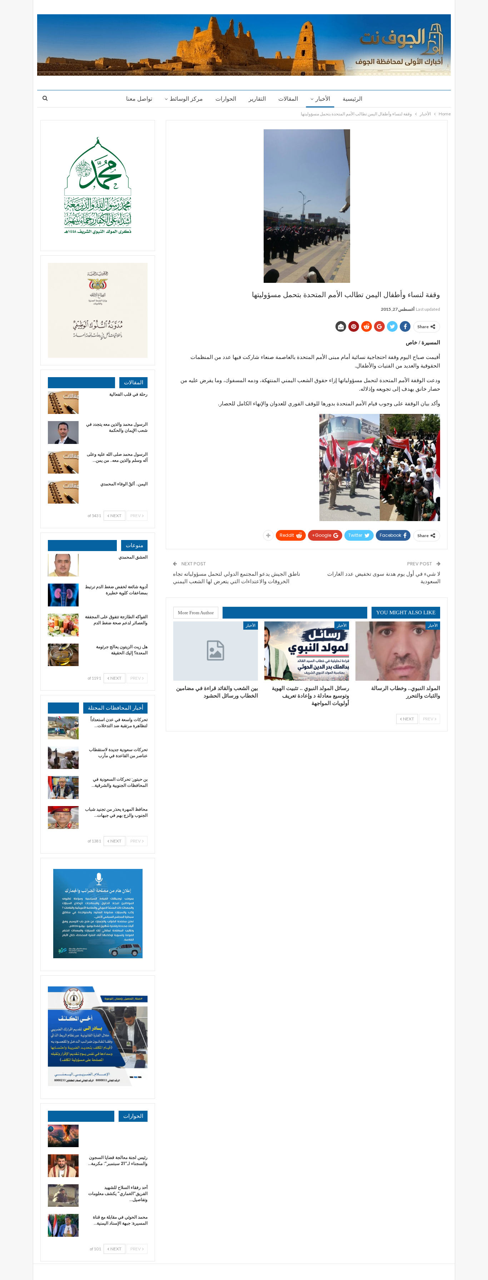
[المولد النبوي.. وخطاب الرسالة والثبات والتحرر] (397, 651)
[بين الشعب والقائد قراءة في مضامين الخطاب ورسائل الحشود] (215, 651)
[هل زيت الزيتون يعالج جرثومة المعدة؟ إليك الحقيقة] (63, 655)
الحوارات (225, 99)
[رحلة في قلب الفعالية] (63, 402)
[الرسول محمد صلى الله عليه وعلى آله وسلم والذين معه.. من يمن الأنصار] (63, 462)
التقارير (257, 99)
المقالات (288, 99)
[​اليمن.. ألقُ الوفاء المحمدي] (63, 492)
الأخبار (322, 99)
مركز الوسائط (186, 99)
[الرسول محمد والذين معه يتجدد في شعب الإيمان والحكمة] (63, 432)
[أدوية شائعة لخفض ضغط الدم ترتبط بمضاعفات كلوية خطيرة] (63, 595)
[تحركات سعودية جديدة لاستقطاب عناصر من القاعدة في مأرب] (63, 757)
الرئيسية (352, 99)
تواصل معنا (139, 99)
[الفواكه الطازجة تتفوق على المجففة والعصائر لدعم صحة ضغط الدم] (63, 625)
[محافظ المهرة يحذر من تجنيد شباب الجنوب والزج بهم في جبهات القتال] (63, 817)
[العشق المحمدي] (63, 565)
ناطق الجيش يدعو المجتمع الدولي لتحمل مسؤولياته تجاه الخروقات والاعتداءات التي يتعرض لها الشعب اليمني (236, 577)
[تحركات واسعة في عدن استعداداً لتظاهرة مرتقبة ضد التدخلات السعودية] (63, 727)
